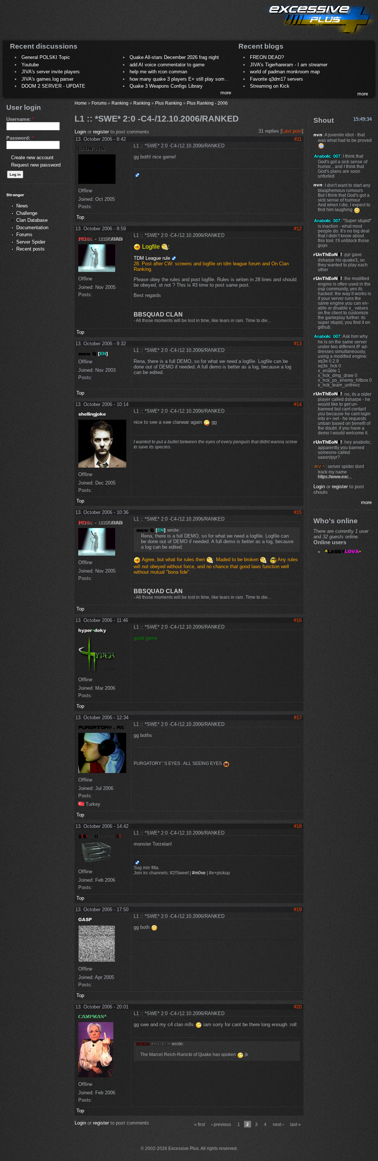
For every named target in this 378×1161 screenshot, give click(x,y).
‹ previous (221, 1124)
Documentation (32, 227)
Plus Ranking (168, 103)
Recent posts (30, 249)
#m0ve (199, 872)
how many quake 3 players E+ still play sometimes (184, 79)
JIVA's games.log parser (47, 79)
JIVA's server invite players (50, 71)
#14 (298, 404)
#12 (298, 228)
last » (295, 1124)
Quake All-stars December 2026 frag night (174, 57)
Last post (292, 131)
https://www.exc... (335, 476)
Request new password (36, 165)
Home (81, 103)
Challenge (26, 213)
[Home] (319, 35)
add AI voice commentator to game (167, 64)
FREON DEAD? (267, 57)
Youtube (30, 64)
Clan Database (32, 220)
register (101, 131)
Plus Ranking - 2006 (207, 103)
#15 (298, 512)
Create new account (32, 157)
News (22, 206)
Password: (20, 138)
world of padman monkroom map (285, 71)
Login (80, 131)
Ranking (119, 103)
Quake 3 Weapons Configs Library (166, 86)
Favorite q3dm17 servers (276, 79)
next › (278, 1124)
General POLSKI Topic (45, 57)
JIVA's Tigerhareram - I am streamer (288, 64)
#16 (298, 620)
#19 (298, 909)
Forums (24, 234)
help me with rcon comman (158, 71)
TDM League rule (152, 258)
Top (80, 217)
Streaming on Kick (269, 86)
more (225, 92)
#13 (298, 343)
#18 (298, 826)
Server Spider (30, 242)
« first (199, 1124)
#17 (298, 717)
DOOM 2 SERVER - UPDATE (53, 86)
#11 (298, 139)
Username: (20, 119)
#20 (298, 1007)
